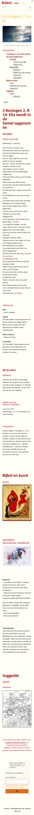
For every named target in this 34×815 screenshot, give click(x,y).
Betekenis (16, 70)
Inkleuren (16, 96)
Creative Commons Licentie (15, 742)
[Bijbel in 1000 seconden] (13, 3)
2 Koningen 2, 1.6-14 (16, 19)
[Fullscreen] (32, 1)
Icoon (12, 83)
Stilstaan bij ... (18, 65)
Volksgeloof (17, 78)
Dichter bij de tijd (19, 62)
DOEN (12, 94)
